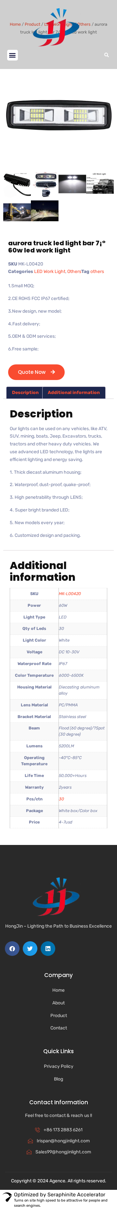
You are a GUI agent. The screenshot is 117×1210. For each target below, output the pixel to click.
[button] (12, 55)
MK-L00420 (70, 593)
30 (61, 798)
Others (74, 271)
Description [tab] (25, 392)
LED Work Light (49, 271)
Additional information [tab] (74, 392)
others (97, 271)
